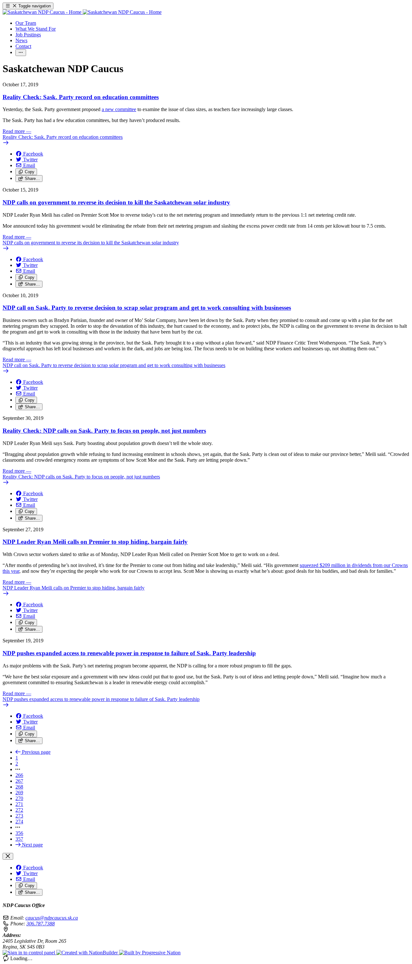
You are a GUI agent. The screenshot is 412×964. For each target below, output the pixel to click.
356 (19, 833)
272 (19, 810)
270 (19, 798)
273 (19, 815)
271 (19, 804)
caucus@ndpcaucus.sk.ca (51, 918)
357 (19, 839)
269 (19, 792)
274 (19, 821)
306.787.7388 (40, 923)
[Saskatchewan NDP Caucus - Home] (82, 12)
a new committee (119, 109)
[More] (20, 52)
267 (19, 781)
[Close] (8, 856)
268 (19, 786)
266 (19, 775)
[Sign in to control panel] (29, 952)
